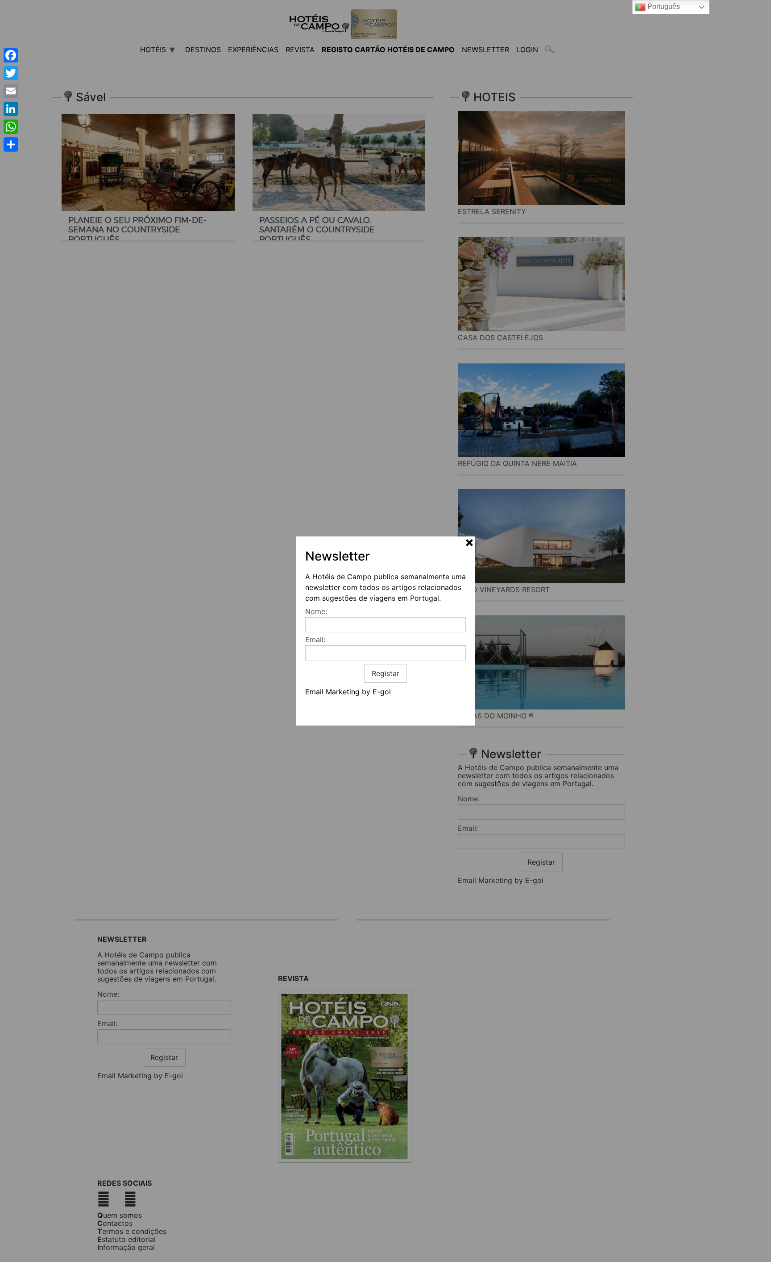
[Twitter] (11, 73)
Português (663, 6)
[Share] (11, 144)
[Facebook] (11, 55)
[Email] (11, 91)
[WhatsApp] (11, 127)
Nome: (316, 611)
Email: (315, 639)
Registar (385, 673)
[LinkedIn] (11, 109)
